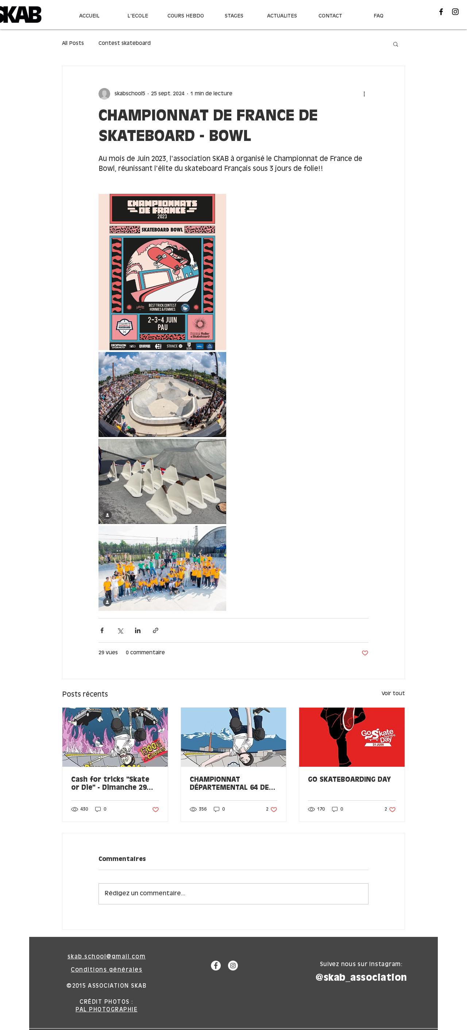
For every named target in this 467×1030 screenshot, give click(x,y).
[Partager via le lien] (155, 630)
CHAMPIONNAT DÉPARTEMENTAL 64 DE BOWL (229, 784)
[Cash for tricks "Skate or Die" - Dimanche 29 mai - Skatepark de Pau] (115, 737)
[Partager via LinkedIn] (137, 630)
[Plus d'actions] (364, 93)
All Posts (73, 43)
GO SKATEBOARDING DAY (349, 780)
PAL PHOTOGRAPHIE (107, 1009)
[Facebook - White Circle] (216, 965)
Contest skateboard (125, 43)
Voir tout (393, 693)
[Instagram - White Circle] (233, 965)
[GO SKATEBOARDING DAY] (352, 737)
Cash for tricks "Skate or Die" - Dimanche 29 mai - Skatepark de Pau (112, 784)
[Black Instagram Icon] (455, 11)
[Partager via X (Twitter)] (119, 630)
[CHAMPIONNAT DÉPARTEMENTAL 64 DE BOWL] (233, 737)
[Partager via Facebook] (102, 630)
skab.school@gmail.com (106, 957)
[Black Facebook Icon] (441, 11)
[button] (395, 44)
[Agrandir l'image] (162, 272)
